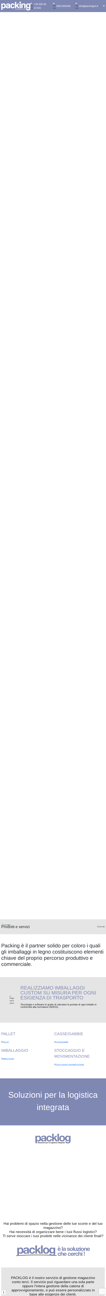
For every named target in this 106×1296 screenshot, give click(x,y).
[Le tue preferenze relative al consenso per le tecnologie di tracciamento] (4, 1292)
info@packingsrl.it (88, 6)
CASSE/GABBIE (68, 1034)
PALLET (8, 1034)
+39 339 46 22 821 (40, 6)
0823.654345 (63, 6)
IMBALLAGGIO (14, 1050)
